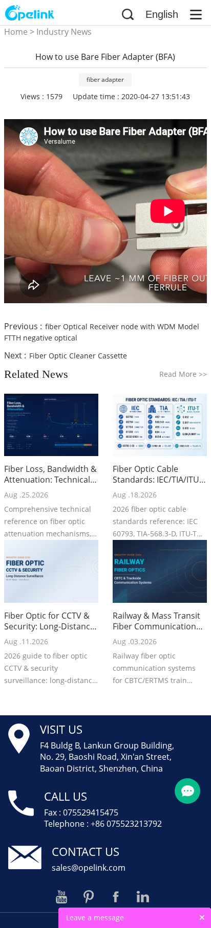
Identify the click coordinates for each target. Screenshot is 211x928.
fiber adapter (105, 79)
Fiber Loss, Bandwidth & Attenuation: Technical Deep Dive (50, 474)
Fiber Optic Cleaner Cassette (78, 355)
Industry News (64, 31)
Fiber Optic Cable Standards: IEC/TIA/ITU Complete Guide (156, 474)
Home (16, 31)
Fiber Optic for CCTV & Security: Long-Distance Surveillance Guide (49, 621)
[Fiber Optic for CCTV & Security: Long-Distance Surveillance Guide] (51, 571)
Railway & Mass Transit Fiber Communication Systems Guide (156, 621)
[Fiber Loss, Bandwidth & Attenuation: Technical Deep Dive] (51, 425)
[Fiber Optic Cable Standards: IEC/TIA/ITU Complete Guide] (160, 425)
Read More (183, 374)
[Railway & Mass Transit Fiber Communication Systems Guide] (160, 571)
